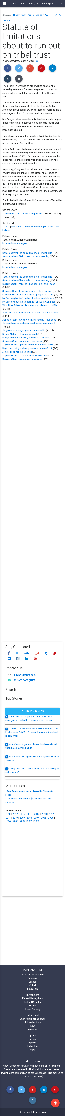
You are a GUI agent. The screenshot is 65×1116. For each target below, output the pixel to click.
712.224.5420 (54, 15)
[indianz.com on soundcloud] (27, 653)
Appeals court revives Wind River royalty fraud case (29, 319)
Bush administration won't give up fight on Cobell (27, 294)
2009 (22, 817)
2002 (22, 821)
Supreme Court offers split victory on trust (25, 355)
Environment (32, 994)
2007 (36, 817)
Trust (6, 20)
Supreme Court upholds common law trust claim (28, 344)
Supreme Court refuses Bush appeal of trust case (28, 283)
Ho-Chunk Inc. (36, 1069)
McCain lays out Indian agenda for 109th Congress (29, 301)
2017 (15, 814)
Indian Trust (32, 1015)
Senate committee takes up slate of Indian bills (27, 252)
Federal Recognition (32, 998)
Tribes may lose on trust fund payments (23, 213)
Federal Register (45, 3)
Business (32, 978)
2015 (29, 814)
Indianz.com (39, 1111)
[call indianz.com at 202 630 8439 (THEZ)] (9, 679)
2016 (22, 814)
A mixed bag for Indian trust (17, 351)
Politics (32, 1038)
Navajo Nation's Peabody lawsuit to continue (26, 337)
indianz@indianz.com (25, 674)
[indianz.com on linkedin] (27, 658)
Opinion (32, 1035)
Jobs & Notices (32, 1022)
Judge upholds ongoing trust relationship (23, 330)
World (32, 1049)
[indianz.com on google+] (37, 653)
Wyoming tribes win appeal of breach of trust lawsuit (30, 312)
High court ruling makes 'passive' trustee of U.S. (27, 348)
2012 (51, 814)
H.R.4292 (16, 226)
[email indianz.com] (9, 674)
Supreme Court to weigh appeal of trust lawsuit (27, 291)
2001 (29, 821)
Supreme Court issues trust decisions (22, 341)
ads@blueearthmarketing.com (29, 15)
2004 (8, 821)
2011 (8, 817)
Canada (32, 981)
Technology (33, 1046)
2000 (36, 821)
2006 (43, 817)
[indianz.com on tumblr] (46, 653)
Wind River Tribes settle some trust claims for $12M (29, 305)
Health (32, 1005)
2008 (29, 817)
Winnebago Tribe (43, 1072)
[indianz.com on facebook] (9, 653)
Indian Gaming (27, 3)
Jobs (59, 3)
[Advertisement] (32, 499)
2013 (44, 814)
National (32, 1029)
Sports (32, 1042)
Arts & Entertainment (32, 974)
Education (32, 988)
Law (32, 1025)
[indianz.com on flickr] (9, 658)
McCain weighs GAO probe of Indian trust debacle (28, 298)
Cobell (32, 985)
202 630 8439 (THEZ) (25, 680)
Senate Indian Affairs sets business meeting (25, 256)
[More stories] (37, 60)
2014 (37, 814)
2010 (15, 817)
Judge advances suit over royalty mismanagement (28, 323)
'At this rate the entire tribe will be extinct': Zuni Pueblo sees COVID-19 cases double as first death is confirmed (31, 732)
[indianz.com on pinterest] (54, 653)
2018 (8, 814)
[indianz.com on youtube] (35, 658)
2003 (15, 821)
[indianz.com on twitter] (17, 653)
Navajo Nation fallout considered (19, 333)
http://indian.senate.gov (14, 243)
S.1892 (5, 226)
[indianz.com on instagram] (18, 658)
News (15, 3)
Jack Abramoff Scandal (32, 1018)
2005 (50, 817)
